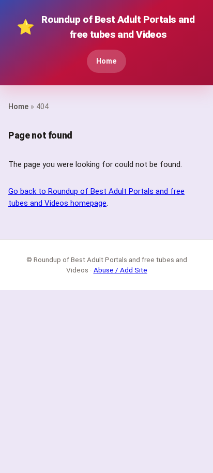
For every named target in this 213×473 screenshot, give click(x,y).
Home (106, 61)
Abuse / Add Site (120, 270)
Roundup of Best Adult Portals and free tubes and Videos (105, 26)
